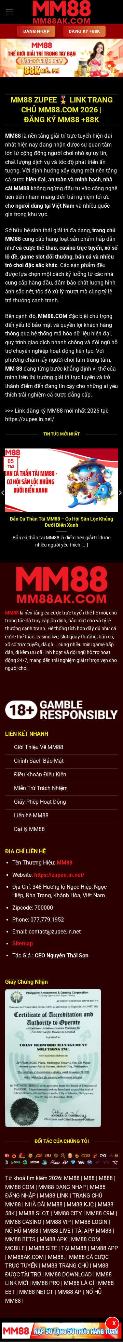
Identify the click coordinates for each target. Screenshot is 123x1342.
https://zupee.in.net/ (29, 419)
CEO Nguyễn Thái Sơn (61, 955)
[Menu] (9, 11)
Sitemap (22, 943)
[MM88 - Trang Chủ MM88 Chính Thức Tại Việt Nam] (61, 12)
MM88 (13, 136)
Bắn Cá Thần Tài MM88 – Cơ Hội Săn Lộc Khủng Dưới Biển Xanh (61, 522)
